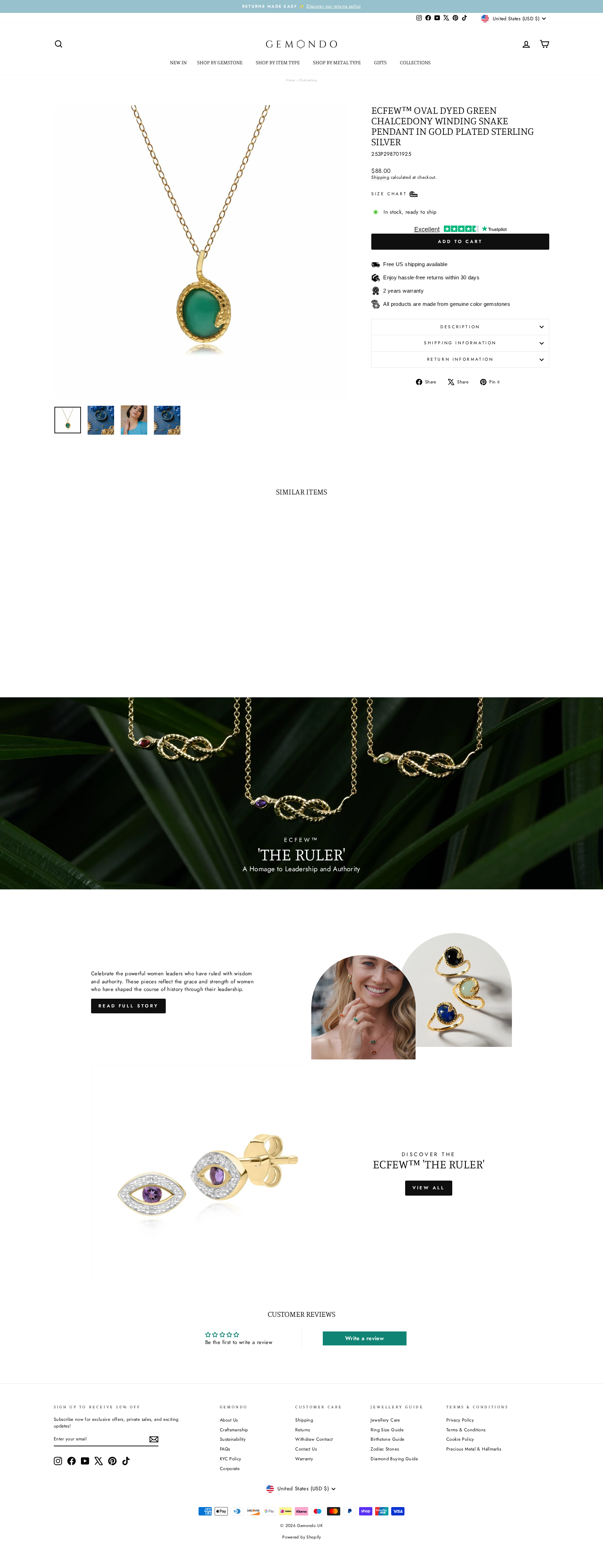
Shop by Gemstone (220, 62)
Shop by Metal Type (337, 62)
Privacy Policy (460, 1420)
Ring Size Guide (387, 1429)
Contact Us (306, 1449)
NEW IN (178, 62)
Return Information (460, 359)
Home (290, 80)
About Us (229, 1420)
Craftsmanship (234, 1429)
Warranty (304, 1458)
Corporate (230, 1468)
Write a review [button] (364, 1338)
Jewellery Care (385, 1420)
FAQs (225, 1449)
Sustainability (233, 1439)
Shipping (380, 177)
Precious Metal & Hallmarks (473, 1449)
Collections (416, 62)
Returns (302, 1429)
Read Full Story (128, 1006)
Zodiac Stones (385, 1449)
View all (428, 1187)
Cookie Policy (460, 1439)
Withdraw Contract (314, 1439)
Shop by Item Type (278, 62)
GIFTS (381, 62)
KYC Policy (230, 1458)
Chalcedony (308, 80)
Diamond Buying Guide (394, 1458)
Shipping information (460, 343)
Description (460, 327)
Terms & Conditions (466, 1429)
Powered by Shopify (301, 1537)
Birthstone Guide (387, 1439)
